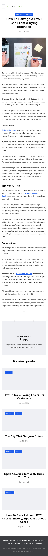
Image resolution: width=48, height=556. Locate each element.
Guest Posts (28, 543)
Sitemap (38, 543)
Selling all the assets (9, 130)
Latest (12, 540)
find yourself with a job (24, 274)
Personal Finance (23, 540)
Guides (29, 14)
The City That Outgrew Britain (24, 436)
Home (5, 540)
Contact (18, 543)
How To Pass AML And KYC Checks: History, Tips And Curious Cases (24, 518)
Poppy (24, 339)
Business (20, 14)
